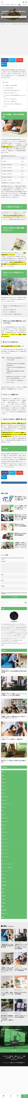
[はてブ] (4, 64)
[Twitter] (12, 60)
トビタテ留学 (24, 4)
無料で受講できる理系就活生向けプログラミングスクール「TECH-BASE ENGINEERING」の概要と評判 (7, 1018)
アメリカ (4, 835)
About (14, 1042)
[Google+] (19, 60)
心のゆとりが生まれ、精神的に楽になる (13, 103)
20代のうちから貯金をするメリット (10, 92)
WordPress (5, 832)
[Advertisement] (14, 40)
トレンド (4, 860)
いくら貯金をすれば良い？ (9, 87)
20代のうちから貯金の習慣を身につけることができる (14, 96)
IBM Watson (5, 796)
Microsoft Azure (6, 803)
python (4, 814)
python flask (5, 817)
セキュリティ (5, 853)
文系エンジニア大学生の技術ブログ (17, 1062)
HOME (3, 24)
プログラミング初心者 (5, 4)
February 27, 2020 (10, 382)
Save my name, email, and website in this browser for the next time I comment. (14, 593)
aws (3, 775)
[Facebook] (5, 60)
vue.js (4, 828)
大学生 (4, 878)
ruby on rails (5, 821)
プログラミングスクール (7, 864)
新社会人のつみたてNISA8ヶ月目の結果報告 (20, 525)
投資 (19, 4)
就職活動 (4, 885)
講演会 (4, 902)
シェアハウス (5, 849)
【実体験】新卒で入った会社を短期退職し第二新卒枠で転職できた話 (13, 671)
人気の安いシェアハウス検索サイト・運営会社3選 (11, 739)
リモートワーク (23, 743)
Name (2, 574)
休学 (4, 874)
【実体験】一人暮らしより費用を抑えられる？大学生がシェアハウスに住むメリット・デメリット (20, 545)
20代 (20, 16)
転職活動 (4, 910)
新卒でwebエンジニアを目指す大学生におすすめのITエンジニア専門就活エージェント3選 (20, 517)
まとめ (5, 106)
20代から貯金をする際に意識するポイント (12, 90)
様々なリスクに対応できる (10, 99)
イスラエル (5, 842)
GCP (4, 786)
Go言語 (4, 789)
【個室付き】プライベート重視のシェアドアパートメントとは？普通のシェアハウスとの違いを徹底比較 (13, 694)
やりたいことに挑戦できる (10, 101)
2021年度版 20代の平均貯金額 (10, 85)
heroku (4, 793)
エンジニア (5, 846)
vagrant (4, 825)
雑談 (4, 917)
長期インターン (14, 4)
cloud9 (4, 778)
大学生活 (4, 881)
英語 (4, 899)
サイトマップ (14, 1059)
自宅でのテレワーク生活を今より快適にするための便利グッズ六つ (13, 761)
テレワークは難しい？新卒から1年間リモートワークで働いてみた (20, 507)
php (3, 810)
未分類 (4, 895)
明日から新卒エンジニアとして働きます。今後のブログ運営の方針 (20, 498)
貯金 (24, 16)
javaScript (5, 800)
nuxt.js (4, 807)
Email (2, 580)
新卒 (4, 892)
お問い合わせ (20, 1057)
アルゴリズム (5, 839)
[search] (25, 602)
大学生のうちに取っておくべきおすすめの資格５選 (21, 1016)
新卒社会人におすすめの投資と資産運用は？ (20, 534)
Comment (3, 561)
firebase (4, 782)
